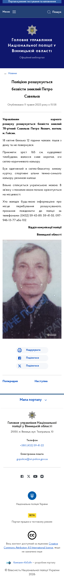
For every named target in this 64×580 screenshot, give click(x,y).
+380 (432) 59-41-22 (32, 445)
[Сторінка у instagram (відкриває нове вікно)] (42, 476)
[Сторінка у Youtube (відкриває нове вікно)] (35, 476)
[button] (32, 400)
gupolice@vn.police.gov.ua (32, 459)
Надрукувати (33, 350)
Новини (12, 73)
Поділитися (32, 358)
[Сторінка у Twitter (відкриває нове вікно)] (29, 476)
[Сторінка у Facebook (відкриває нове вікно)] (22, 476)
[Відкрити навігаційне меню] (14, 12)
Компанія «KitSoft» (22, 563)
